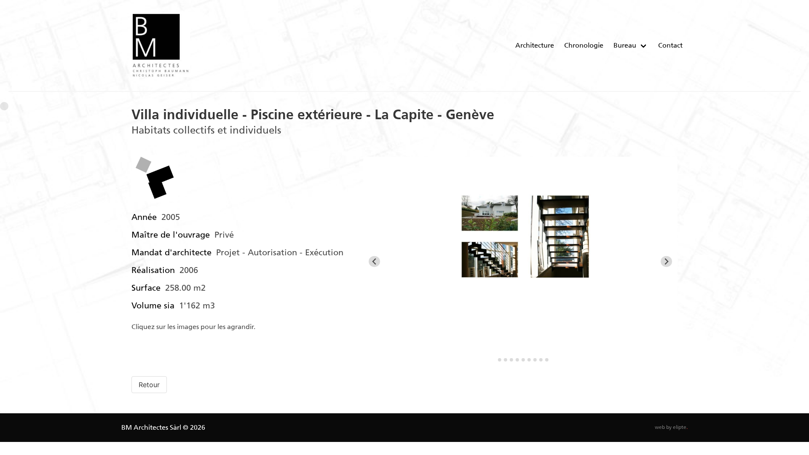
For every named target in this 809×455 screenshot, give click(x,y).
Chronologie (583, 45)
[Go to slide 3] (505, 359)
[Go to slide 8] (535, 359)
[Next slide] (666, 261)
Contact (670, 45)
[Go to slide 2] (499, 359)
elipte (680, 427)
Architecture (534, 45)
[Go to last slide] (374, 261)
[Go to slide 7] (529, 359)
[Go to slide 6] (523, 359)
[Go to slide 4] (511, 359)
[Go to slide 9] (541, 359)
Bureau (624, 45)
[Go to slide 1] (493, 360)
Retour (149, 384)
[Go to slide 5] (517, 359)
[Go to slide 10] (547, 359)
